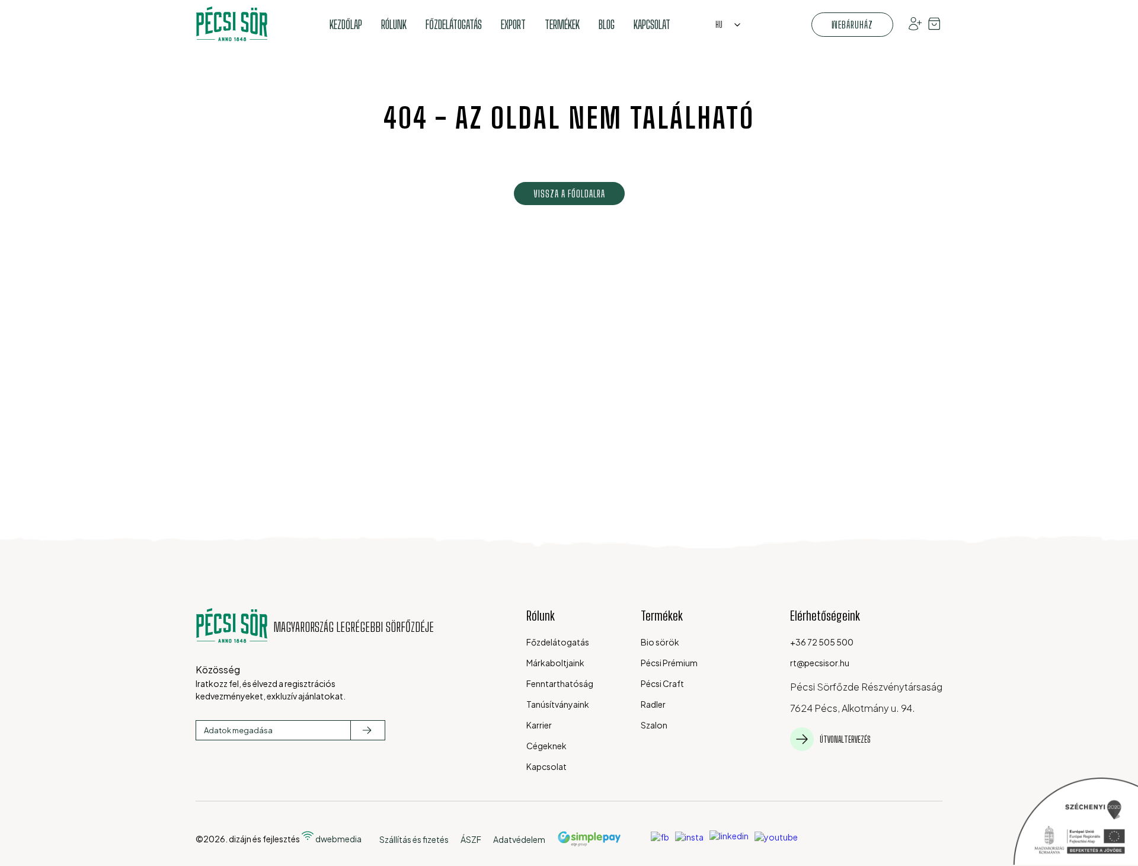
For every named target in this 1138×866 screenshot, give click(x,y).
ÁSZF (471, 839)
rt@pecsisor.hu (819, 662)
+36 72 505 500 (821, 642)
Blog (607, 24)
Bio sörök (660, 642)
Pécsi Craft (662, 683)
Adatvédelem (519, 839)
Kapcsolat (652, 24)
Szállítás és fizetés (414, 839)
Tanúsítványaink (557, 704)
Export (513, 24)
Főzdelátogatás (454, 24)
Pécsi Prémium (669, 662)
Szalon (654, 725)
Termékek (562, 24)
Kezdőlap (346, 24)
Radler (653, 704)
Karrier (539, 725)
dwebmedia (338, 838)
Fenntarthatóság (559, 683)
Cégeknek (546, 745)
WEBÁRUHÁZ (852, 24)
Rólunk (394, 24)
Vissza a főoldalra (569, 193)
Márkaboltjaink (555, 662)
